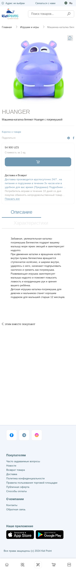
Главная (7, 27)
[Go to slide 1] (9, 103)
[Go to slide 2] (23, 103)
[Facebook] (73, 138)
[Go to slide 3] (38, 103)
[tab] (21, 212)
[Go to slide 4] (53, 103)
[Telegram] (68, 138)
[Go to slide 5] (67, 103)
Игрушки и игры (29, 27)
